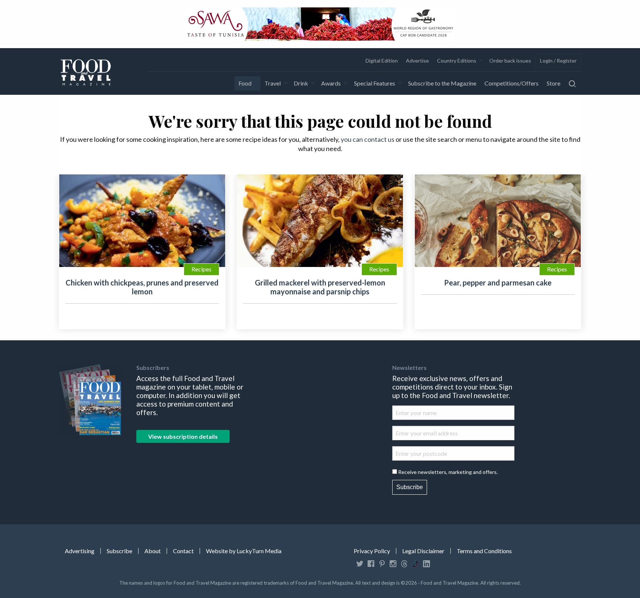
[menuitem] (381, 61)
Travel (272, 83)
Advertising (79, 551)
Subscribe (409, 487)
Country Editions (456, 60)
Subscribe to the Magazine (442, 83)
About (152, 551)
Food (245, 83)
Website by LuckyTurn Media (243, 551)
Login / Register (558, 60)
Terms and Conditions (484, 551)
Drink (301, 83)
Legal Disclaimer (423, 551)
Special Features (374, 83)
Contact (183, 551)
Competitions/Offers (511, 83)
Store (553, 83)
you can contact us (367, 139)
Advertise (417, 60)
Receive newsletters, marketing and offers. (448, 472)
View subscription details (183, 436)
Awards (331, 83)
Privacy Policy (372, 551)
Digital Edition (382, 60)
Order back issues (510, 60)
